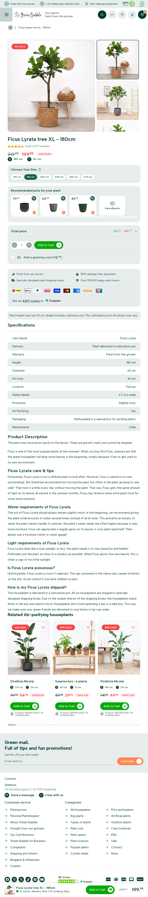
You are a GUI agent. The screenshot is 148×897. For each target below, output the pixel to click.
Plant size (77, 828)
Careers (15, 866)
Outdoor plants (121, 822)
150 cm (17, 177)
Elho (114, 835)
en (112, 14)
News (114, 853)
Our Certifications (22, 835)
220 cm (59, 177)
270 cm (87, 177)
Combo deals (79, 853)
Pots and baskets (122, 810)
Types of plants (81, 822)
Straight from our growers (27, 828)
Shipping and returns (23, 853)
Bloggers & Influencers (25, 860)
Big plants (77, 816)
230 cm (73, 177)
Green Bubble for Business (27, 841)
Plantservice (18, 810)
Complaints (17, 847)
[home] (10, 28)
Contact (116, 847)
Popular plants (80, 847)
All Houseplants (81, 810)
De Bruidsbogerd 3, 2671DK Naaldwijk (30, 789)
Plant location (79, 841)
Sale (114, 841)
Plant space (78, 835)
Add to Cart (97, 889)
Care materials (121, 828)
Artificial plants (121, 816)
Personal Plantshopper (24, 816)
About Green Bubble (23, 822)
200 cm (44, 177)
